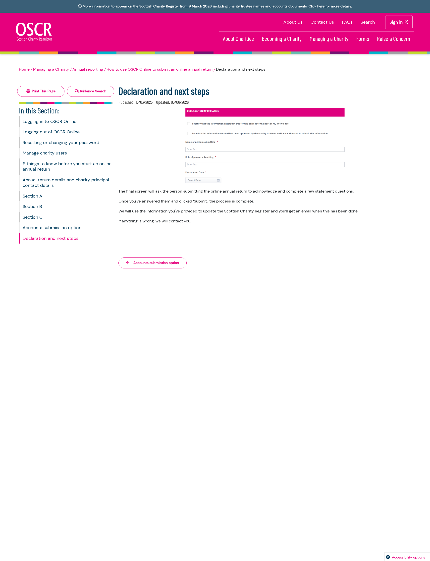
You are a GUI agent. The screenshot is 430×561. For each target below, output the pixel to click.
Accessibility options (408, 557)
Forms (362, 38)
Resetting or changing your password (61, 143)
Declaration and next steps (50, 238)
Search (368, 22)
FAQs (347, 22)
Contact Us (322, 22)
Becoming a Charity (282, 38)
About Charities (238, 38)
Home (24, 69)
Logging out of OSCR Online (51, 132)
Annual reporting (87, 69)
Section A (32, 196)
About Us (293, 22)
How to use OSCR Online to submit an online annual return (160, 69)
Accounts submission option (52, 228)
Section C (33, 217)
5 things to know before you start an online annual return (67, 166)
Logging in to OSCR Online (49, 121)
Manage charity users (45, 153)
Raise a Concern (393, 38)
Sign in (396, 22)
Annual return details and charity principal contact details (66, 183)
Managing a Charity (329, 38)
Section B (32, 206)
